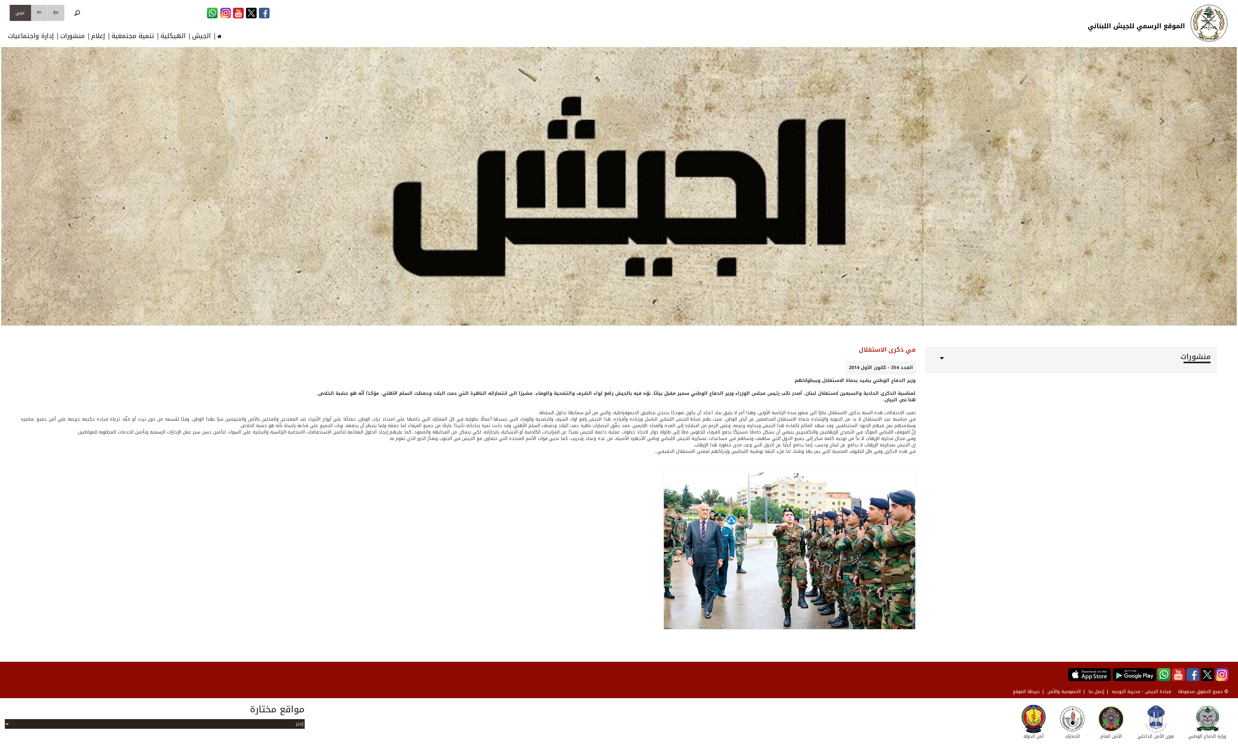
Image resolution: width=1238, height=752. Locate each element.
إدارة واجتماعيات (31, 36)
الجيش (201, 36)
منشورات (72, 36)
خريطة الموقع (1026, 691)
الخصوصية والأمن (1064, 691)
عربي (20, 12)
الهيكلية (173, 36)
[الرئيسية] (1209, 23)
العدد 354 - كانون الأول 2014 (881, 367)
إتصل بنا (1096, 691)
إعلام (98, 36)
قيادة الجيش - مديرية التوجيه (1141, 691)
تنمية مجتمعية (133, 36)
